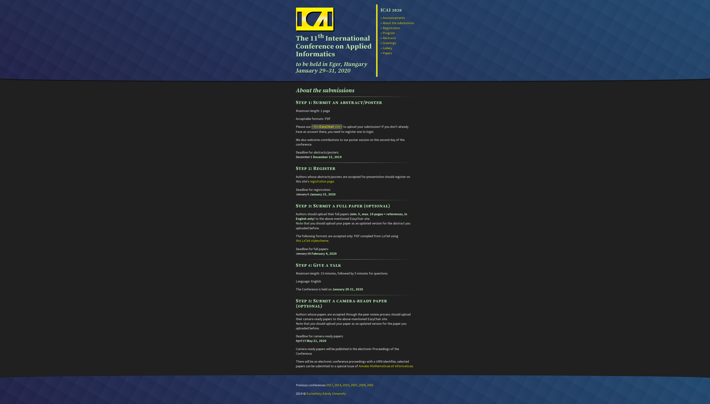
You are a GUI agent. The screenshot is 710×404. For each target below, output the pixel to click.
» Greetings (388, 43)
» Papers (386, 53)
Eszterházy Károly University (326, 393)
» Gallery (386, 48)
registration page (322, 181)
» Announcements (393, 18)
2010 (346, 385)
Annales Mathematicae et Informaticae (386, 366)
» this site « (326, 127)
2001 (370, 385)
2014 (337, 385)
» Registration (390, 28)
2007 (354, 385)
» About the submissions (397, 23)
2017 (329, 385)
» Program (388, 33)
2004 (362, 385)
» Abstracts (388, 38)
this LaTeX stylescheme (312, 240)
